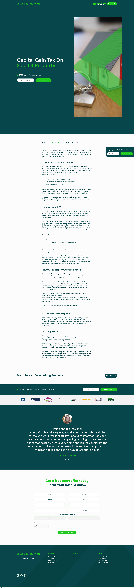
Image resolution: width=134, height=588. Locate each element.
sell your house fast (73, 344)
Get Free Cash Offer (43, 80)
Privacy (74, 556)
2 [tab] (67, 459)
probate (56, 143)
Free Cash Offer (112, 4)
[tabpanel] (67, 435)
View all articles (111, 376)
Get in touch (48, 358)
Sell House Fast (51, 558)
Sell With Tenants (52, 564)
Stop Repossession (102, 560)
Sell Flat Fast (51, 562)
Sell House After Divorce (104, 556)
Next (74, 460)
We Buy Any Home (47, 143)
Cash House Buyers (52, 560)
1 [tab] (66, 459)
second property (80, 150)
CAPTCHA (35, 522)
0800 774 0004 (101, 4)
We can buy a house (54, 338)
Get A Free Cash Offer (103, 562)
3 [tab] (68, 459)
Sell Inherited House (102, 558)
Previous (59, 460)
